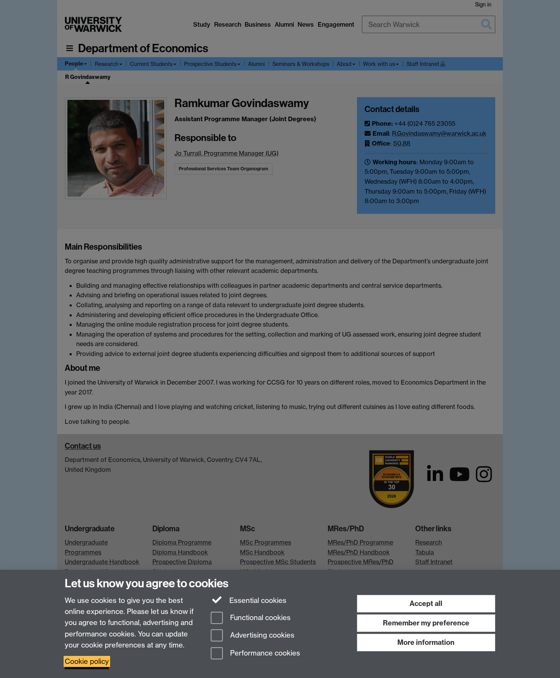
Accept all (426, 603)
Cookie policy (87, 661)
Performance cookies (264, 653)
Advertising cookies (261, 635)
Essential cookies (256, 600)
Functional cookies (259, 617)
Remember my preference (426, 623)
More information (425, 642)
